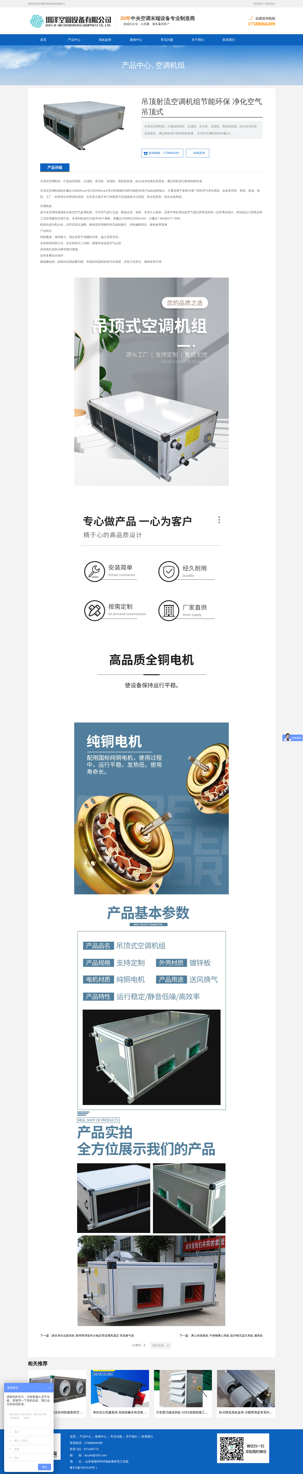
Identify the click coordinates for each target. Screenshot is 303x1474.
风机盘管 (105, 39)
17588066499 (261, 24)
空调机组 (170, 65)
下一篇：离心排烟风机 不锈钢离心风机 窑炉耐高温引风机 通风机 (221, 1335)
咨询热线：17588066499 (164, 153)
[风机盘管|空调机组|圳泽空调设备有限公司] (72, 20)
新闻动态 (270, 3)
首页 (43, 39)
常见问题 (167, 39)
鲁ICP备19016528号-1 (83, 1467)
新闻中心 (136, 39)
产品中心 (74, 39)
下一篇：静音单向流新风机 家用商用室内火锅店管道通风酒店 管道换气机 (87, 1335)
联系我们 (258, 3)
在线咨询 (199, 153)
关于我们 (198, 39)
